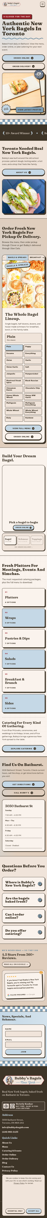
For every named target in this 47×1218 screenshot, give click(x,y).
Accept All (33, 1211)
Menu (5, 1146)
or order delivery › (24, 547)
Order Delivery (10, 1158)
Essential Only (15, 1211)
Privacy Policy (10, 1170)
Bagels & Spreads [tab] (17, 257)
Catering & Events (11, 1150)
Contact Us (8, 1166)
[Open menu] (42, 4)
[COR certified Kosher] (6, 1106)
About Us (7, 1142)
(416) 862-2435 (10, 1132)
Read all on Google (16, 964)
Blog (4, 1162)
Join (23, 1052)
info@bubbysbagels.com (15, 1127)
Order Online (9, 1154)
